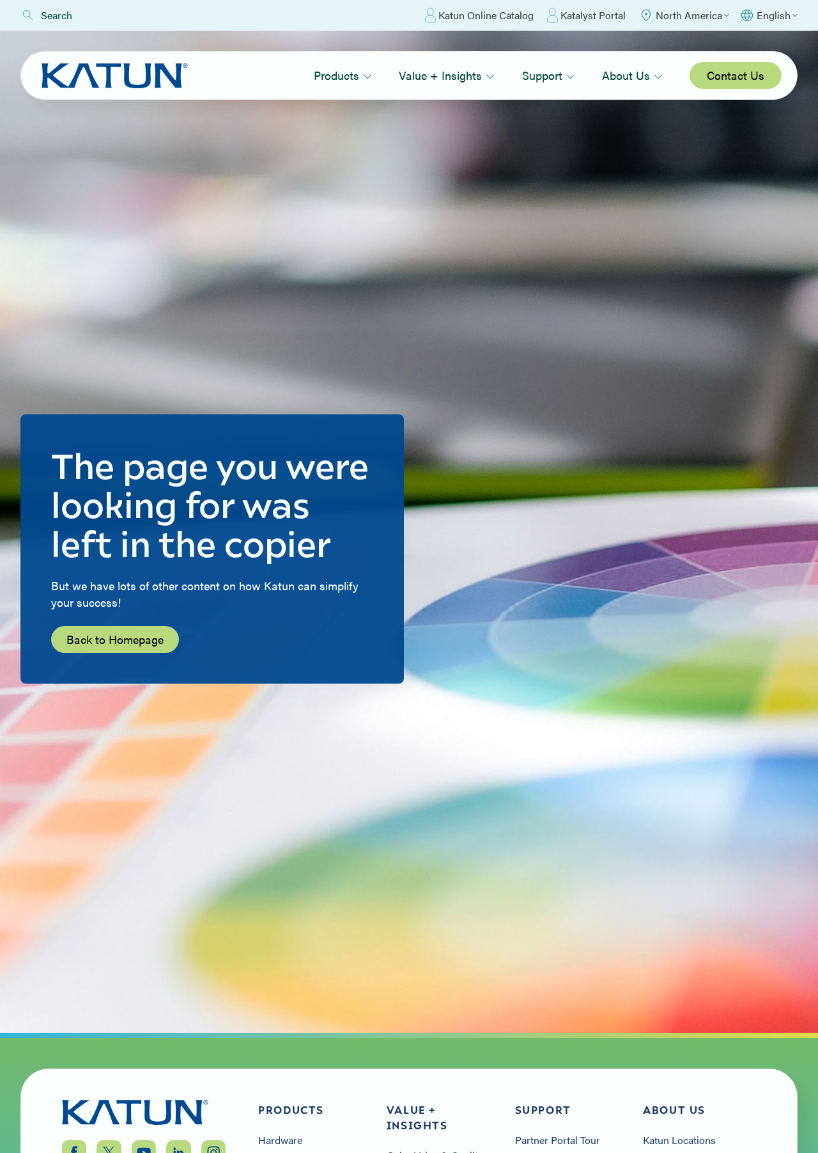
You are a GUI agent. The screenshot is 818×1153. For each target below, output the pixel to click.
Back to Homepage (115, 639)
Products (336, 75)
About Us (626, 75)
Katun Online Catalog (486, 15)
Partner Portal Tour (557, 1140)
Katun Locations (679, 1140)
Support (542, 75)
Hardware (280, 1140)
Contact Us (735, 75)
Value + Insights (440, 75)
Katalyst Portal (593, 15)
